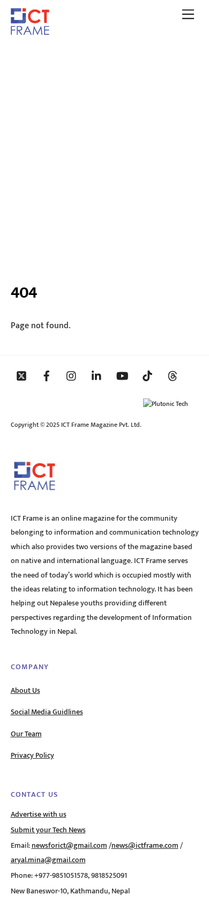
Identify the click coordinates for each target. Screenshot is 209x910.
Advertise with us (38, 814)
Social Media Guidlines (47, 712)
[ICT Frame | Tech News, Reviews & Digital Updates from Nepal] (30, 31)
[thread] (172, 375)
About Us (25, 690)
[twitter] (21, 375)
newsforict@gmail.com (69, 845)
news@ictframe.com (144, 845)
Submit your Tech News (48, 830)
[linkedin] (97, 375)
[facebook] (46, 375)
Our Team (26, 734)
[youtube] (122, 375)
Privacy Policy (32, 755)
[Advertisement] (104, 154)
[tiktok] (147, 375)
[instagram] (72, 375)
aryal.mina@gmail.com (48, 860)
